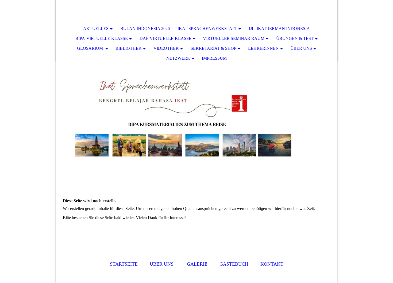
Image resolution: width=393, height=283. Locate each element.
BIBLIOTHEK (128, 48)
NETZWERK (178, 58)
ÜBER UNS (301, 48)
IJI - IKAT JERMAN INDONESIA (279, 28)
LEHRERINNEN (263, 48)
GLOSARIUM (90, 48)
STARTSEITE (124, 264)
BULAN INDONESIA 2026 (145, 28)
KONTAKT (271, 264)
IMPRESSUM (214, 58)
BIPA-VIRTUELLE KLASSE (101, 38)
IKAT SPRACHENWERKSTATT (207, 28)
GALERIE (197, 264)
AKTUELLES (96, 28)
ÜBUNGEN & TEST (295, 38)
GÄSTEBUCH (233, 264)
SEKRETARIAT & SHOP (213, 48)
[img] (317, 12)
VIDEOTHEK (166, 48)
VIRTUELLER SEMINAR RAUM (233, 38)
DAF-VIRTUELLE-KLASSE (165, 38)
